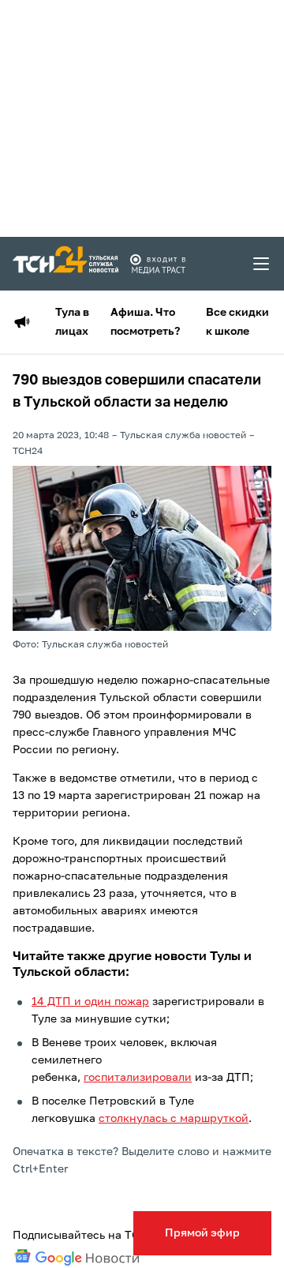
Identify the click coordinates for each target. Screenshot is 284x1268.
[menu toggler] (261, 263)
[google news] (76, 1257)
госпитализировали (138, 1077)
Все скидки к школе (237, 322)
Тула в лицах (72, 322)
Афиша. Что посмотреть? (145, 322)
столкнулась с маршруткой (173, 1118)
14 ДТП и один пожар (90, 1001)
